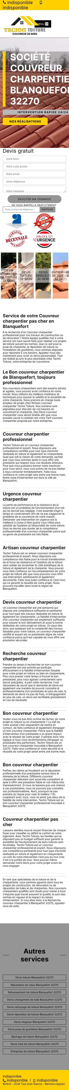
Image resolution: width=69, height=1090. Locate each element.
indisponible (17, 1080)
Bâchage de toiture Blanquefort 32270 (34, 1036)
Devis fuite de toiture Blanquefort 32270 (34, 1043)
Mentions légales (55, 1083)
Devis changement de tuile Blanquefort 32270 (34, 999)
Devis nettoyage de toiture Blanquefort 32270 (34, 1007)
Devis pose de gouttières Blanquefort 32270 (34, 1029)
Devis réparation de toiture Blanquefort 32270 (34, 1014)
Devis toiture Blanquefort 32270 (34, 977)
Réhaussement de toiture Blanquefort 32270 (34, 992)
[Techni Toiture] (25, 24)
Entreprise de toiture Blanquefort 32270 (34, 1051)
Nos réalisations (25, 121)
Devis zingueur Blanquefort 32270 (34, 1021)
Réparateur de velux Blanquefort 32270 (34, 984)
